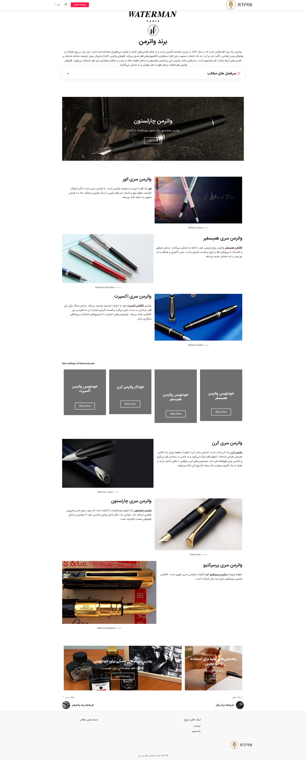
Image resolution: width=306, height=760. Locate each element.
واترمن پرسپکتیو (218, 574)
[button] (157, 157)
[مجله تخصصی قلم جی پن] (239, 5)
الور (149, 189)
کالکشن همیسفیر (233, 248)
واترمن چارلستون (142, 510)
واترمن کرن (236, 452)
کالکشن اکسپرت (135, 306)
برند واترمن (153, 41)
